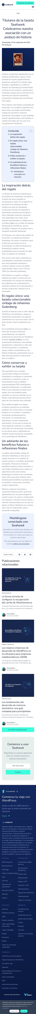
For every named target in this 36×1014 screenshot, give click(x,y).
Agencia (4, 644)
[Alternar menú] (33, 7)
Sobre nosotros (7, 862)
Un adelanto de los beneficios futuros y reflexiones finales (18, 165)
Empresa (5, 909)
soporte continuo (15, 339)
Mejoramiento (23, 878)
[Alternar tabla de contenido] (30, 131)
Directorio (5, 937)
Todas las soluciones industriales (9, 946)
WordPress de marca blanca (11, 956)
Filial (3, 981)
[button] (19, 554)
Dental (4, 934)
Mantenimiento (23, 896)
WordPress (10, 644)
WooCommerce (6, 593)
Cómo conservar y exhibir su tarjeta (18, 157)
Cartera (4, 898)
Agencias (5, 967)
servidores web (7, 963)
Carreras (5, 881)
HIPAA (4, 941)
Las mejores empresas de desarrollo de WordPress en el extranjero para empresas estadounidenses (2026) (16, 652)
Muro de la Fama (7, 890)
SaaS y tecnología (8, 977)
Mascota (5, 894)
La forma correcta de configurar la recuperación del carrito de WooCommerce (17, 599)
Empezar (21, 926)
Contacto (21, 930)
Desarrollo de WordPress (23, 869)
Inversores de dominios (10, 984)
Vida (18, 13)
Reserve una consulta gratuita (25, 935)
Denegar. (24, 1011)
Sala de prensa (7, 866)
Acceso (20, 922)
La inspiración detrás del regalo (17, 135)
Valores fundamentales (10, 873)
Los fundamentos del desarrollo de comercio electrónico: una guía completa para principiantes (16, 707)
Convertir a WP (23, 885)
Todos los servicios (24, 900)
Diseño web (22, 874)
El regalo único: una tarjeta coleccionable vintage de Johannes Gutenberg (19, 146)
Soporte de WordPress (26, 893)
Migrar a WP (22, 882)
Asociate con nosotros (9, 988)
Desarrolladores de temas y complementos (11, 972)
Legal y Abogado (8, 930)
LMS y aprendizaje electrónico (8, 925)
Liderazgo (5, 870)
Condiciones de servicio (23, 910)
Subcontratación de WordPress (12, 960)
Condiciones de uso (24, 915)
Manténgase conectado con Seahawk (19, 174)
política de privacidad (25, 919)
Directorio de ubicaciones (6, 885)
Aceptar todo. (14, 1011)
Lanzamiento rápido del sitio (25, 863)
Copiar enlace (8, 554)
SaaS (3, 916)
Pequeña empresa (8, 913)
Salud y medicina (8, 920)
